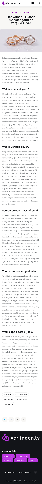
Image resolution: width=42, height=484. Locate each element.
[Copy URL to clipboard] (23, 419)
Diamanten (8, 456)
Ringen (32, 460)
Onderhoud (20, 460)
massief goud (8, 399)
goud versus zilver (21, 394)
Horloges (7, 460)
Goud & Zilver (21, 12)
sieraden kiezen (21, 399)
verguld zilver (8, 404)
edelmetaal (7, 394)
